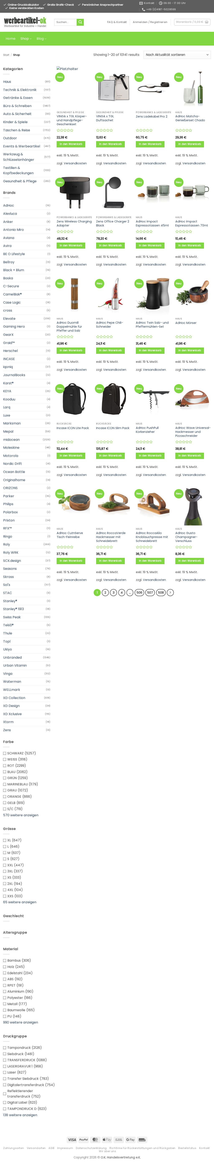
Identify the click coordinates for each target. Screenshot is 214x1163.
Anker (8, 221)
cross (7, 310)
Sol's (6, 584)
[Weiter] (170, 592)
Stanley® (10, 601)
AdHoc (8, 205)
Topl (6, 641)
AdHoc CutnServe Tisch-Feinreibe (70, 535)
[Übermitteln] (80, 22)
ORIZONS (10, 488)
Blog (40, 39)
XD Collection (14, 697)
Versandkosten (75, 163)
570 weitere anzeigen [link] (20, 815)
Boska (8, 278)
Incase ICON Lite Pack (73, 428)
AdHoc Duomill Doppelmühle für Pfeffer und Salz (69, 326)
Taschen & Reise (16, 130)
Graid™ (9, 342)
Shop (24, 39)
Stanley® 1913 (13, 609)
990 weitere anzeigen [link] (20, 1022)
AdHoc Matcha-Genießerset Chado (190, 118)
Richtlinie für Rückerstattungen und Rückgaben (143, 1148)
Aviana (8, 237)
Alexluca (10, 213)
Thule (7, 633)
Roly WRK (10, 552)
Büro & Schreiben (17, 106)
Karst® (8, 383)
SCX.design (12, 560)
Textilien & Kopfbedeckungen (18, 170)
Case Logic (12, 302)
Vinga (7, 673)
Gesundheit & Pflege (20, 181)
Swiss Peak (12, 617)
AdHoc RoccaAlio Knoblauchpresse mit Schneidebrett (152, 537)
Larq (6, 407)
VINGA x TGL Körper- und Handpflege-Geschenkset (72, 120)
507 (150, 592)
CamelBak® (12, 294)
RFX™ (7, 528)
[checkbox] (26, 753)
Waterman (12, 681)
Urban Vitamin (15, 665)
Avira (7, 245)
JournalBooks (14, 375)
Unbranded (12, 657)
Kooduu (9, 399)
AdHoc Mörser (185, 323)
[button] (150, 22)
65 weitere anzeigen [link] (19, 902)
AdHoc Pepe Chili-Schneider (109, 324)
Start (6, 55)
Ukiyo (7, 649)
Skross (8, 576)
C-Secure (11, 286)
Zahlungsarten (13, 1148)
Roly (6, 544)
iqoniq (8, 366)
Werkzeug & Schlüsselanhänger (18, 157)
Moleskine (11, 447)
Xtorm (8, 722)
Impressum (65, 1148)
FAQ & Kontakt (117, 22)
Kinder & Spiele (15, 122)
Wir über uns (107, 1151)
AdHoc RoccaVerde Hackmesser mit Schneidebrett (111, 537)
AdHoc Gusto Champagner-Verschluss (186, 537)
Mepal (8, 431)
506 (139, 592)
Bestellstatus (187, 1148)
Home (10, 38)
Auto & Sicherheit (17, 113)
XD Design (11, 705)
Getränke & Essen (18, 97)
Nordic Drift (12, 463)
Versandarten (36, 1148)
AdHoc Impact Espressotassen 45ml (152, 223)
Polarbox (10, 512)
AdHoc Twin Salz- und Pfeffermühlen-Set (152, 324)
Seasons (10, 568)
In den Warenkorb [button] (71, 144)
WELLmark (11, 689)
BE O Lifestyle (14, 254)
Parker (8, 496)
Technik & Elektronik (20, 89)
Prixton (9, 520)
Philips (8, 504)
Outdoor (10, 138)
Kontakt (204, 1148)
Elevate (9, 318)
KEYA (7, 391)
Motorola (10, 455)
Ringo (7, 536)
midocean (11, 439)
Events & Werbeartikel (21, 146)
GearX (8, 334)
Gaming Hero (14, 326)
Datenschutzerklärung (91, 1148)
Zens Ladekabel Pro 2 (151, 117)
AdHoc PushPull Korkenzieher (147, 430)
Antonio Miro (13, 229)
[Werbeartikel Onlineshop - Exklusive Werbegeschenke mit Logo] (25, 22)
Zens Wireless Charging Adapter (74, 223)
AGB (51, 1148)
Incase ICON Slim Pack (112, 428)
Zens (7, 730)
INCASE (9, 359)
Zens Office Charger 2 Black (112, 223)
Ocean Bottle (14, 471)
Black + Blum (13, 270)
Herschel (10, 350)
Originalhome (14, 480)
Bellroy (8, 262)
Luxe (6, 415)
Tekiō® (8, 625)
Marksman (12, 423)
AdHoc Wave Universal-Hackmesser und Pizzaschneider (193, 432)
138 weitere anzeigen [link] (20, 1115)
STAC (7, 592)
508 (161, 592)
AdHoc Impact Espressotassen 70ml (191, 223)
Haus (7, 81)
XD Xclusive (12, 714)
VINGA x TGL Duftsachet (105, 118)
